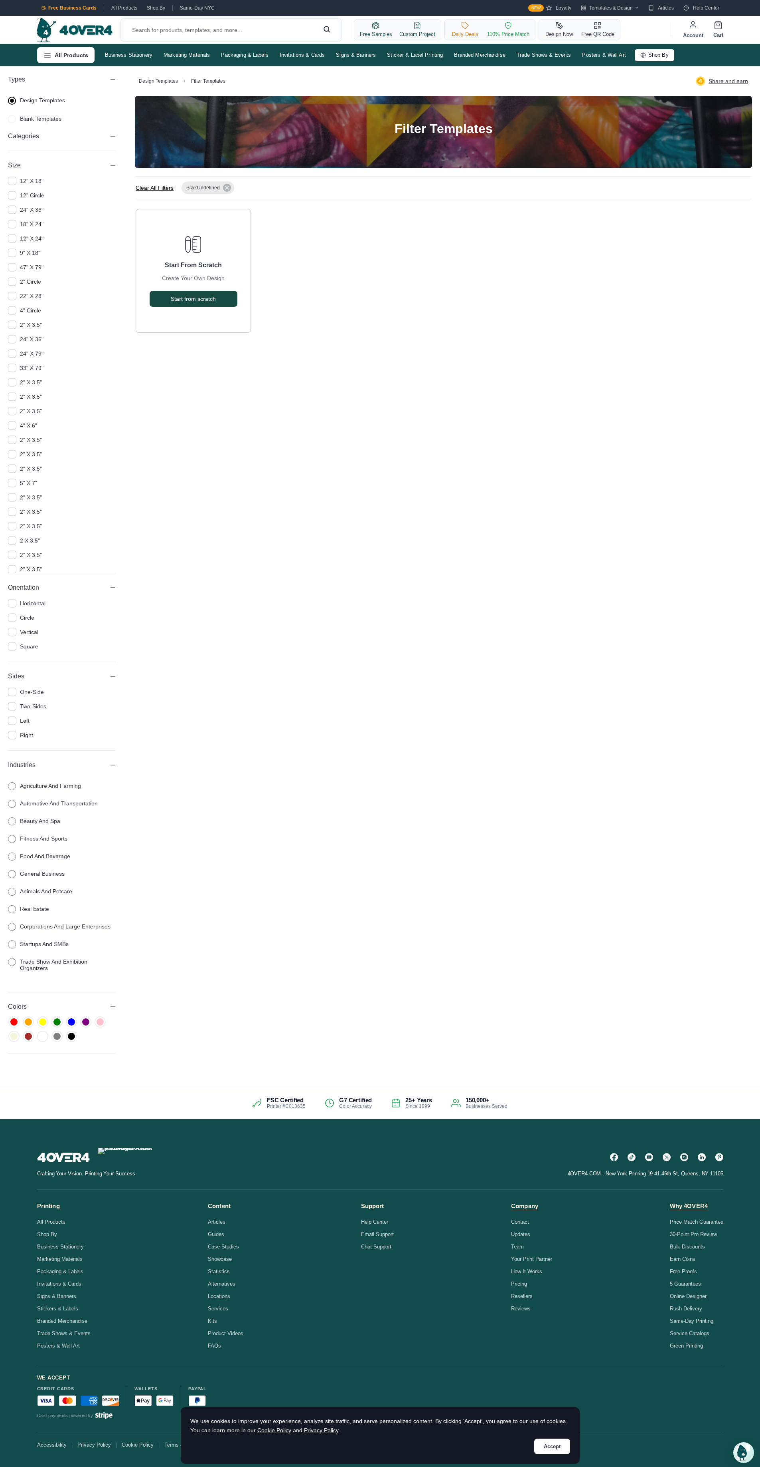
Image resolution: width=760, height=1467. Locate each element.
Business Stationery (128, 55)
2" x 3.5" (31, 325)
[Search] (327, 30)
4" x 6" (28, 425)
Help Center (706, 8)
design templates (42, 100)
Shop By (156, 8)
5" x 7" (28, 483)
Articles (666, 8)
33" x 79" (31, 368)
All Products (124, 8)
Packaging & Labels (244, 55)
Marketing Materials (187, 55)
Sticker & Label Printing (415, 55)
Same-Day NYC (197, 8)
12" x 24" (31, 238)
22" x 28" (31, 296)
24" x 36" (31, 210)
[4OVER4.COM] (75, 30)
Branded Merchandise (479, 55)
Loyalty (551, 8)
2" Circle (30, 281)
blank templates (40, 118)
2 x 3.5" (30, 540)
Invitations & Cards (302, 55)
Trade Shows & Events (544, 55)
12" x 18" (31, 181)
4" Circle (30, 310)
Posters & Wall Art (604, 55)
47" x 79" (31, 267)
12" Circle (32, 195)
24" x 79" (31, 353)
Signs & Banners (356, 55)
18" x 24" (31, 224)
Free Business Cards (72, 8)
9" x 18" (30, 253)
